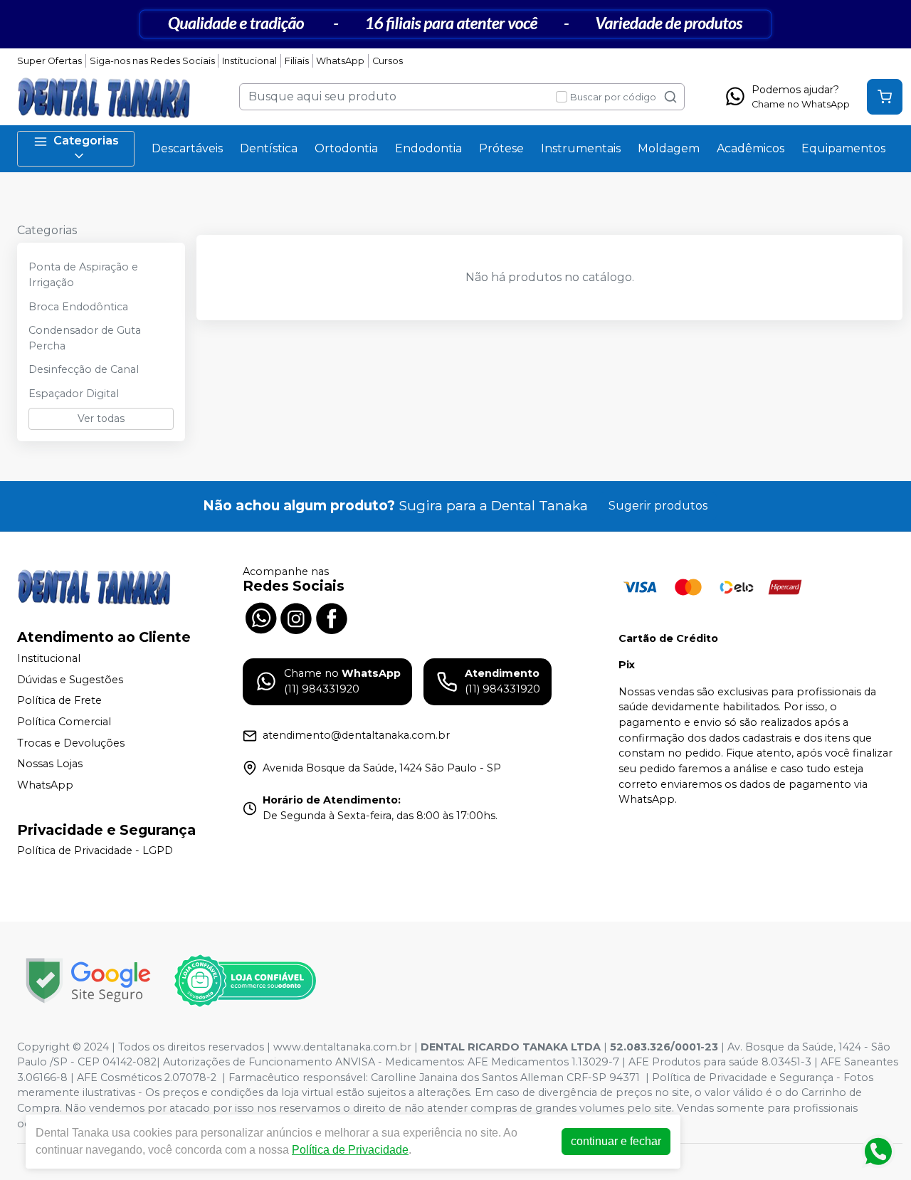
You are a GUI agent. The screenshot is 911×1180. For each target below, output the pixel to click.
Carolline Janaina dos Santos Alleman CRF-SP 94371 (505, 1077)
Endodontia (428, 148)
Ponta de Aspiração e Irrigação (83, 274)
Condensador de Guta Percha (84, 338)
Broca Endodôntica (78, 306)
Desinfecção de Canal (83, 369)
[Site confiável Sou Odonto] (245, 981)
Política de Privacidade (350, 1150)
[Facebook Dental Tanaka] (331, 617)
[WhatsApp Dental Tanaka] (260, 617)
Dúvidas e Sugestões (70, 679)
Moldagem (669, 148)
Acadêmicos (750, 148)
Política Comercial (64, 721)
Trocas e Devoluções (71, 743)
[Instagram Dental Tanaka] (296, 617)
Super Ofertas (49, 61)
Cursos (387, 61)
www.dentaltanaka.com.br (342, 1047)
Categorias (86, 140)
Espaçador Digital (73, 393)
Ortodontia (346, 148)
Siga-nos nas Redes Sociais (152, 61)
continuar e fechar (616, 1141)
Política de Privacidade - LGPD (95, 851)
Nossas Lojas (50, 763)
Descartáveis (187, 148)
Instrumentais (581, 148)
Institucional (249, 61)
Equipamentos (843, 148)
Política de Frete (59, 701)
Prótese (501, 148)
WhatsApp (340, 61)
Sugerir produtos (658, 505)
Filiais (297, 61)
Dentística (268, 148)
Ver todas (101, 418)
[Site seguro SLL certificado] (88, 980)
